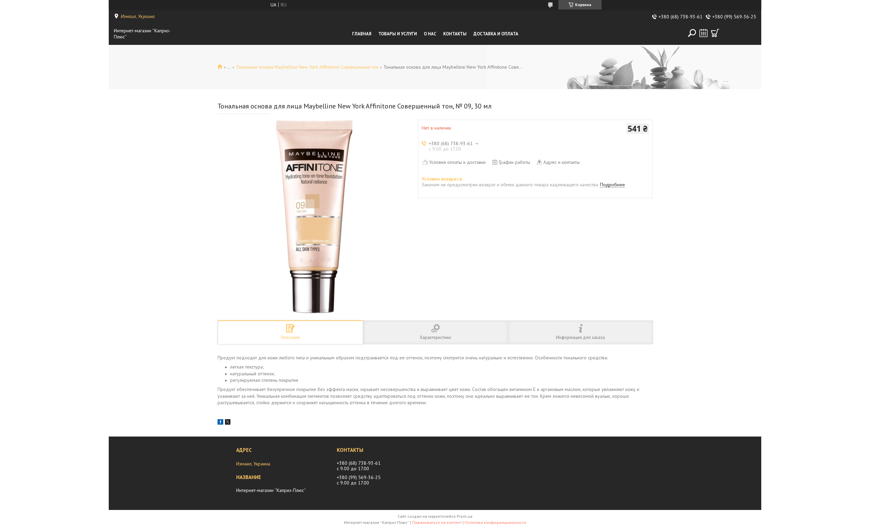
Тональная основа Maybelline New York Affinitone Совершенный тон (307, 67)
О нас (430, 34)
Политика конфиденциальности (495, 522)
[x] (227, 423)
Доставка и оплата (495, 34)
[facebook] (220, 423)
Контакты (455, 34)
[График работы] (703, 33)
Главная (361, 34)
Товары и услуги (397, 34)
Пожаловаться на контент (437, 522)
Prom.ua (464, 516)
